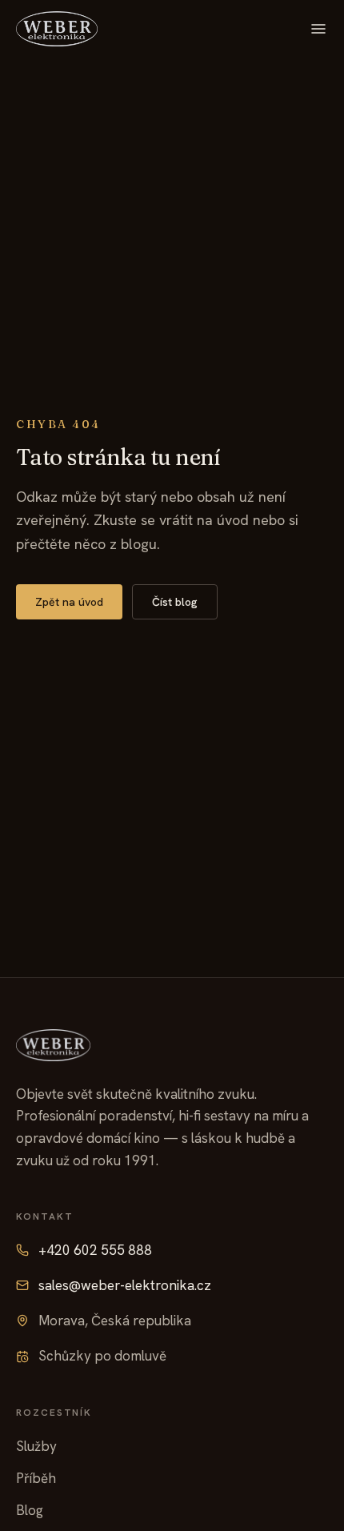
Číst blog (175, 602)
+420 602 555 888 (95, 1250)
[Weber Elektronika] (57, 28)
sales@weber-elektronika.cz (124, 1285)
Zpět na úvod (69, 602)
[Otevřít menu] (318, 29)
